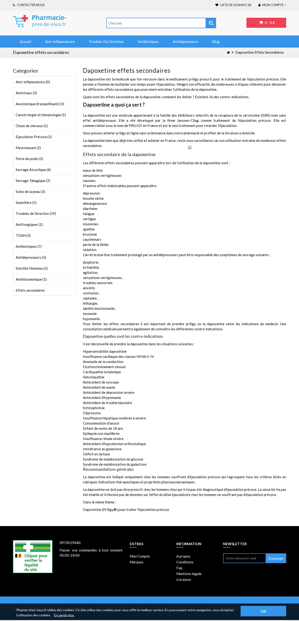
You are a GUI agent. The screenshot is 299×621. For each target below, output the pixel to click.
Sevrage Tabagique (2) (33, 180)
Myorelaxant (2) (28, 148)
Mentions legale (189, 574)
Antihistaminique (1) (31, 279)
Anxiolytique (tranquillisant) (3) (40, 104)
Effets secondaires (30, 290)
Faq (179, 568)
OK (263, 611)
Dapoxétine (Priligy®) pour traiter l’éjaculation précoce (126, 509)
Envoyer (276, 558)
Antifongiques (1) (29, 224)
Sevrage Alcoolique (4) (33, 169)
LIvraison (183, 579)
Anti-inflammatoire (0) (33, 82)
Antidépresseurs (185, 41)
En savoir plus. (64, 615)
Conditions (184, 562)
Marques (136, 562)
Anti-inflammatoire (60, 41)
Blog (216, 41)
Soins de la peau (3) (30, 191)
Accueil (25, 41)
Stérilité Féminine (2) (32, 268)
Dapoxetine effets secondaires (259, 52)
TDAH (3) (23, 235)
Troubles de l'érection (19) (36, 213)
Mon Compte (140, 556)
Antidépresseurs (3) (31, 257)
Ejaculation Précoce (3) (34, 137)
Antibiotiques (148, 41)
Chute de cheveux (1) (32, 126)
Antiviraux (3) (26, 93)
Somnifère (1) (26, 202)
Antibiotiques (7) (29, 246)
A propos (183, 556)
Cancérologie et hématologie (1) (41, 115)
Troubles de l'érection (106, 41)
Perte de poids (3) (29, 159)
